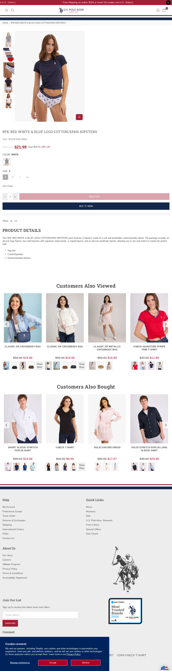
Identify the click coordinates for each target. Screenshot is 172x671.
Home (5, 23)
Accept (52, 662)
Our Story (8, 555)
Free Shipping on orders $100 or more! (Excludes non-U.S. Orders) (94, 2)
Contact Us (8, 538)
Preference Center (12, 511)
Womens (90, 511)
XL (27, 177)
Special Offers (93, 529)
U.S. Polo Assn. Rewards (99, 520)
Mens (89, 507)
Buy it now (86, 206)
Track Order (9, 515)
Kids (88, 515)
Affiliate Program (11, 564)
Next (82, 76)
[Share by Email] (16, 220)
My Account (9, 507)
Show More (39, 365)
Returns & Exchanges (14, 520)
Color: (10, 154)
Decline (85, 662)
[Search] (13, 10)
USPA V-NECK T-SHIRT (131, 655)
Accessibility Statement (15, 577)
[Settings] (158, 10)
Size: (6, 171)
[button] (6, 324)
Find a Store (92, 524)
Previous (18, 76)
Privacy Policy (74, 654)
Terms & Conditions (13, 573)
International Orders (13, 529)
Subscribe (10, 623)
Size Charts (92, 533)
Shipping (7, 524)
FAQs (5, 533)
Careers (7, 559)
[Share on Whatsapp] (11, 220)
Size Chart (8, 186)
